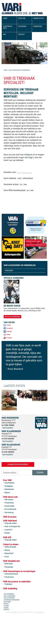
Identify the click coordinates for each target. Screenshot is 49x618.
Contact (21, 34)
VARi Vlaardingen (9, 596)
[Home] (11, 7)
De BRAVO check (12, 305)
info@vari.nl (29, 154)
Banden (7, 533)
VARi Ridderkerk (9, 594)
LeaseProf (8, 530)
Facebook (9, 328)
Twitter (8, 325)
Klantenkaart (9, 489)
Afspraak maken (11, 523)
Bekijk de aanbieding (12, 317)
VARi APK (7, 537)
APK (4, 34)
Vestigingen (9, 486)
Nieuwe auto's (38, 18)
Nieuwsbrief (9, 553)
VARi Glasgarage (9, 598)
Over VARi (7, 480)
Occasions (22, 26)
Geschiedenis (9, 483)
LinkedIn (9, 331)
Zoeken (6, 608)
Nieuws (7, 492)
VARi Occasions (9, 517)
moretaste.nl (14, 612)
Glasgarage (9, 567)
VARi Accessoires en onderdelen (19, 70)
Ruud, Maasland (15, 368)
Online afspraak (10, 547)
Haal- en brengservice (12, 526)
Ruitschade (9, 564)
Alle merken (9, 499)
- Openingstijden (7, 428)
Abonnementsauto (11, 574)
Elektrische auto (7, 27)
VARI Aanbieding (10, 588)
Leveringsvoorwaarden (11, 600)
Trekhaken (9, 271)
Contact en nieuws (11, 544)
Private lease (9, 503)
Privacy (6, 604)
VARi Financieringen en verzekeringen (19, 571)
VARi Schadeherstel (11, 561)
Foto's (7, 557)
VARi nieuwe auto (10, 497)
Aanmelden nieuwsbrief (17, 464)
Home (5, 70)
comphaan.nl (40, 612)
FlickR (8, 335)
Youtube (9, 338)
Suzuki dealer (9, 506)
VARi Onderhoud (10, 520)
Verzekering (9, 512)
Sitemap (6, 606)
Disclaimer (7, 602)
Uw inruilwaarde (10, 509)
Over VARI (21, 18)
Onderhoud (37, 26)
